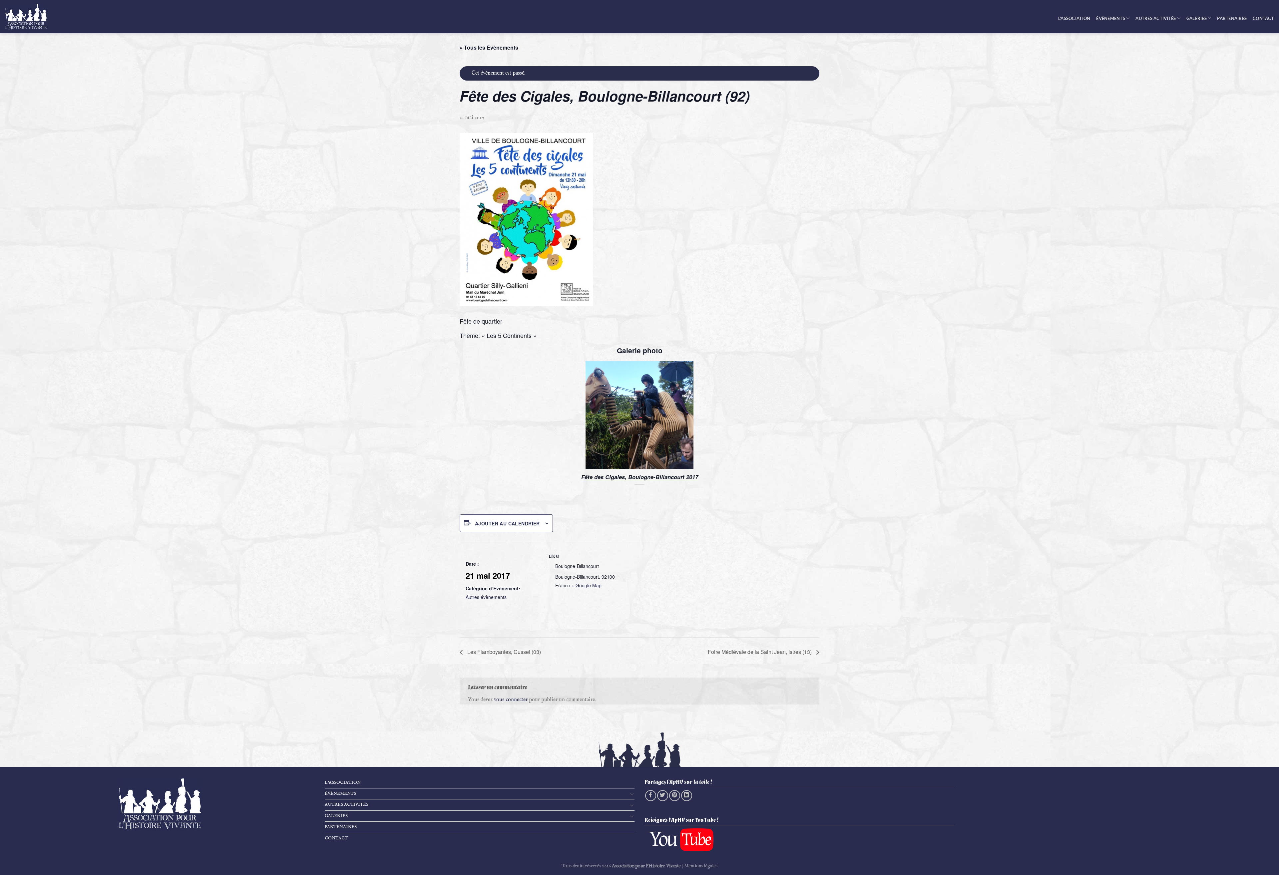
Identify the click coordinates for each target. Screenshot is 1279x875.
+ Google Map (587, 585)
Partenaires (1232, 18)
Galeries (1196, 18)
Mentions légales (700, 866)
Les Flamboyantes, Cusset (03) (503, 652)
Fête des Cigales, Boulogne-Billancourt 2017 (639, 477)
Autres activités (1155, 18)
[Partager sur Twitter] (662, 795)
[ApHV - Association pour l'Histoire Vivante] (30, 16)
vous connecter (511, 700)
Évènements (1110, 18)
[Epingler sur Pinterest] (674, 795)
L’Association (1074, 18)
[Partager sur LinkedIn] (686, 795)
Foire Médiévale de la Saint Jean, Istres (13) (760, 652)
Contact (1263, 18)
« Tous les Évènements (489, 47)
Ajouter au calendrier (507, 523)
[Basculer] (632, 794)
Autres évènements (486, 597)
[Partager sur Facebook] (650, 795)
